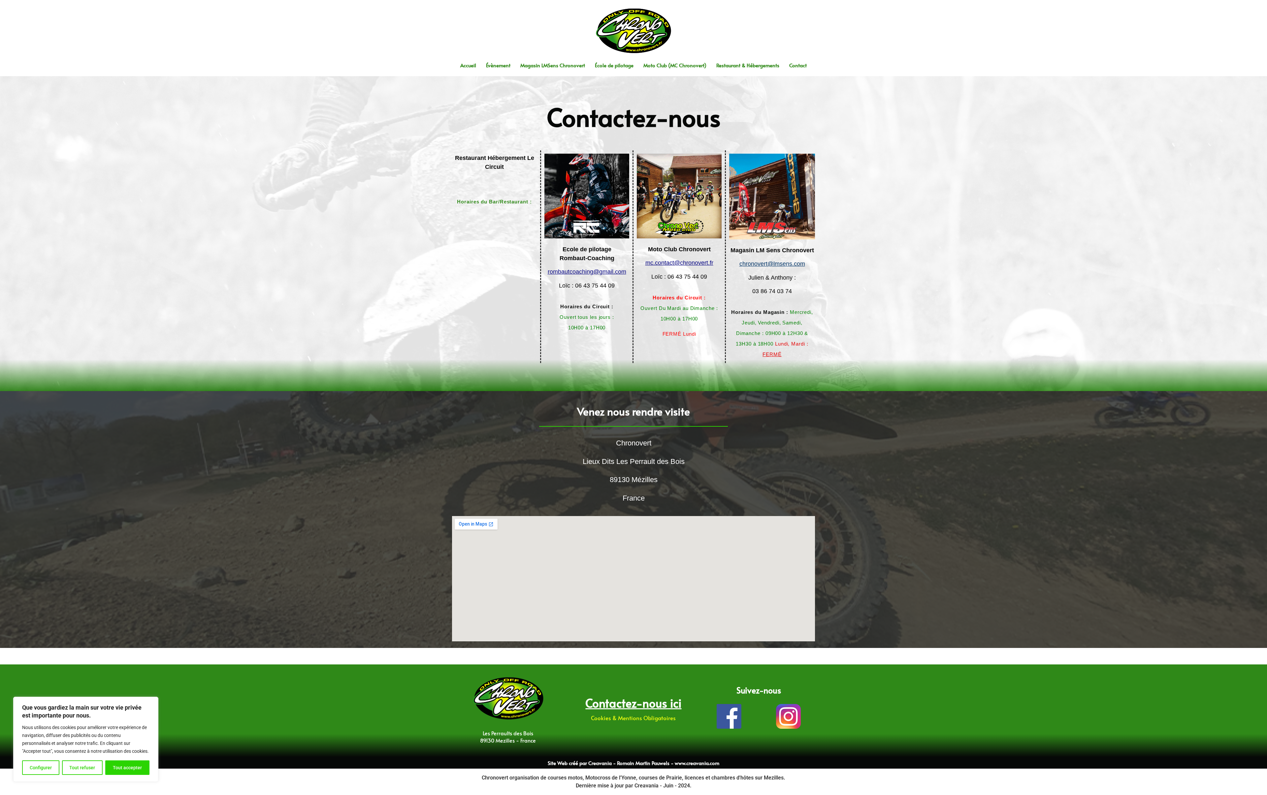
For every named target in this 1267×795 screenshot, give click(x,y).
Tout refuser (82, 767)
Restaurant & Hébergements (747, 65)
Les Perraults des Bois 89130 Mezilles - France (508, 736)
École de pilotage (614, 65)
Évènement (498, 65)
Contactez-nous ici (633, 703)
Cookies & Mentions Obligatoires (633, 718)
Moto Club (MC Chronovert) (674, 65)
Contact (798, 65)
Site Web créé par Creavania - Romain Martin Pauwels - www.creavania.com (633, 762)
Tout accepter (127, 767)
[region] (85, 739)
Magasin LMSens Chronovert (552, 65)
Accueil (468, 65)
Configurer (41, 767)
